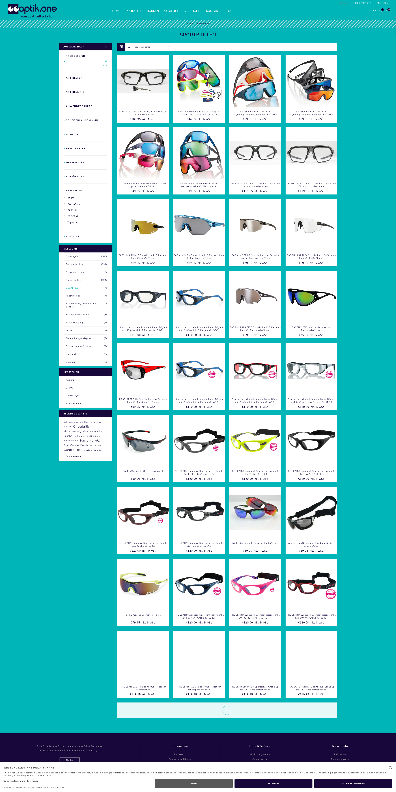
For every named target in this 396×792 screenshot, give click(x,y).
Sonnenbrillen (71, 440)
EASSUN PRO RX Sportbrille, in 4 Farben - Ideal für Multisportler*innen (143, 401)
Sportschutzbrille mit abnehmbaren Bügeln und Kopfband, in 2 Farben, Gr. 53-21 (143, 329)
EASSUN (72, 210)
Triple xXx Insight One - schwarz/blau (255, 758)
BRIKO (71, 198)
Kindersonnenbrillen (93, 431)
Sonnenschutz (89, 441)
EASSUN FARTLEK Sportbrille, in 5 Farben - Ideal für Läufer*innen (311, 257)
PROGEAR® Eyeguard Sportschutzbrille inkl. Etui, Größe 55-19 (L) (255, 473)
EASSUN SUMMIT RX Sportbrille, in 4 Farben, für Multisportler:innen (255, 185)
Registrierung (363, 3)
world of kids (73, 450)
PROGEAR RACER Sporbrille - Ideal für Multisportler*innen (199, 688)
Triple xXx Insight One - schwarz (143, 758)
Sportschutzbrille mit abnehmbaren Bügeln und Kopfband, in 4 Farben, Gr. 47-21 (199, 401)
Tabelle (121, 47)
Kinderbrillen (82, 427)
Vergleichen (140, 81)
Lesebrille (70, 436)
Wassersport (96, 445)
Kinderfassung (72, 431)
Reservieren (152, 81)
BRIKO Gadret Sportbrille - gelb (143, 614)
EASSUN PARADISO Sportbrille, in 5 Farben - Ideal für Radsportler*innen (255, 329)
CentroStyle (74, 204)
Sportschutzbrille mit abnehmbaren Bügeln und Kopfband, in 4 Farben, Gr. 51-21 (311, 401)
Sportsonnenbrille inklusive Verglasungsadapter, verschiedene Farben (255, 113)
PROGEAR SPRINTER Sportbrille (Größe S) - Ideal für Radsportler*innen (255, 688)
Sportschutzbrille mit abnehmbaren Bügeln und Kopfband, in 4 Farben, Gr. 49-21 (255, 401)
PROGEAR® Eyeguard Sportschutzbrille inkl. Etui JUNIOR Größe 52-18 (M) (199, 473)
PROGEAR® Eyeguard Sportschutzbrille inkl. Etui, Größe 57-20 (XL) (311, 473)
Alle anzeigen (73, 403)
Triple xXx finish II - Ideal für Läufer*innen (255, 543)
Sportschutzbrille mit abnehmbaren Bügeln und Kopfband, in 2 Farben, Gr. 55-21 (199, 329)
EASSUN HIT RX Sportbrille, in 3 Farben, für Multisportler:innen (143, 113)
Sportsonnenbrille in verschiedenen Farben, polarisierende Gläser (143, 185)
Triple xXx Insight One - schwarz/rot (143, 471)
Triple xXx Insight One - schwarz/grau (199, 758)
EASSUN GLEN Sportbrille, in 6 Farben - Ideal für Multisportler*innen (199, 257)
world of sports (92, 449)
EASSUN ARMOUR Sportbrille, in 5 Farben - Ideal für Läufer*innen (143, 257)
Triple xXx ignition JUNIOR (311, 758)
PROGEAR (73, 216)
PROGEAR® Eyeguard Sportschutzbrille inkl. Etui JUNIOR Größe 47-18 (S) (199, 616)
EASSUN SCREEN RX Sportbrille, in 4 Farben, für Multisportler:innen (311, 185)
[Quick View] (134, 81)
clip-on (67, 426)
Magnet (81, 436)
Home (190, 23)
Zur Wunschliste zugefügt (146, 81)
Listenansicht (129, 47)
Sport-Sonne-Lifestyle (76, 445)
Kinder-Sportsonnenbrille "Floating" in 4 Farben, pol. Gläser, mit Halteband (199, 113)
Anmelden (382, 3)
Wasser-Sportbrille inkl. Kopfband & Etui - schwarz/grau (311, 544)
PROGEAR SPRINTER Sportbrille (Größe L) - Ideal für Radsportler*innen (311, 688)
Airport (70, 379)
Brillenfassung (93, 422)
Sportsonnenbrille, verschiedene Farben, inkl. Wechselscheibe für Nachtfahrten (199, 185)
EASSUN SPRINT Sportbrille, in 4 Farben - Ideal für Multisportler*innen (255, 257)
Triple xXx (72, 222)
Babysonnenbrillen (73, 422)
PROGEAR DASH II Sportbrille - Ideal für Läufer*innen (143, 688)
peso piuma (93, 435)
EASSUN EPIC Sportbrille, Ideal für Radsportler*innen (311, 329)
